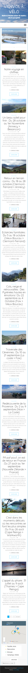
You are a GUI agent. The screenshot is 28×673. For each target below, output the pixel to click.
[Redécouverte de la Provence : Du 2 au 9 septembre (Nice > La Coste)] (14, 391)
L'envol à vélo (13, 9)
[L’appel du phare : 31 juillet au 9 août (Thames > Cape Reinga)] (14, 568)
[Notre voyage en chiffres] (14, 57)
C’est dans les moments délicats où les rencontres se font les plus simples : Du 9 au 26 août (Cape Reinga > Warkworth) (14, 526)
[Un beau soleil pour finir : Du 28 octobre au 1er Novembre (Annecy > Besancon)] (14, 105)
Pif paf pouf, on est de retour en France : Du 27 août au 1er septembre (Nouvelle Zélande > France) (14, 465)
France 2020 (13, 115)
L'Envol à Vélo (15, 90)
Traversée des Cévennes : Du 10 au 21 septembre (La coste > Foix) (14, 354)
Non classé (13, 66)
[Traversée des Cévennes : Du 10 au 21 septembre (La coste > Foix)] (14, 337)
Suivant (18, 616)
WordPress (20, 668)
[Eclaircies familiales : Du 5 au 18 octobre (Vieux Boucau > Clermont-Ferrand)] (14, 220)
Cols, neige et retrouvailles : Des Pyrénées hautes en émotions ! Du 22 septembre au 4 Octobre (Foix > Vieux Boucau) (14, 295)
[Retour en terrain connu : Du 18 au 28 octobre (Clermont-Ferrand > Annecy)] (14, 166)
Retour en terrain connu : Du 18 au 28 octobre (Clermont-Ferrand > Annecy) (14, 182)
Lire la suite (14, 94)
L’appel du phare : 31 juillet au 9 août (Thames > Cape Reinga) (14, 585)
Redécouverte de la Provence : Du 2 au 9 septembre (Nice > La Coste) (14, 408)
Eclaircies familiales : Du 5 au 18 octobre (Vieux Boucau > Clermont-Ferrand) (14, 237)
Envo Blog (16, 669)
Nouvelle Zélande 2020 (17, 455)
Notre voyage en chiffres (14, 71)
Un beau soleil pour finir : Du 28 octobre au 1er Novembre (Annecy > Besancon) (14, 123)
